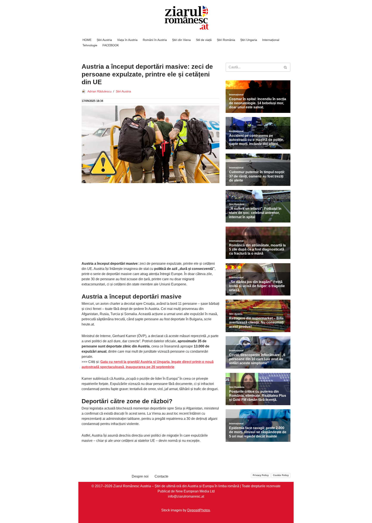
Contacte (161, 476)
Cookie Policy (281, 475)
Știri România (226, 40)
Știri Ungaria (248, 40)
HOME (86, 40)
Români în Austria (155, 40)
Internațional (270, 40)
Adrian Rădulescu (99, 91)
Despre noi (140, 476)
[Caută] (285, 67)
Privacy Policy (261, 475)
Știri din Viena (181, 40)
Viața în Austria (127, 40)
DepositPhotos (198, 510)
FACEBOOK (110, 45)
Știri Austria (104, 40)
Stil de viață (204, 40)
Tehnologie (89, 45)
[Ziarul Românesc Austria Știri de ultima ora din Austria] (186, 18)
